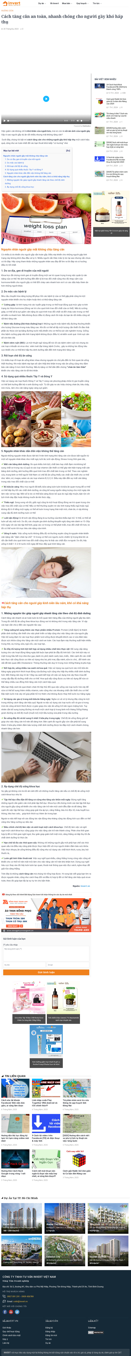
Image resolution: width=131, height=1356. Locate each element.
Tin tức (96, 3)
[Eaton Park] (21, 1218)
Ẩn (68, 150)
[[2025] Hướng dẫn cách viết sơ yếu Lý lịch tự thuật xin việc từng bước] (77, 1123)
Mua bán (66, 3)
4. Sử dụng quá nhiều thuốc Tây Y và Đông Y (24, 170)
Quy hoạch (81, 3)
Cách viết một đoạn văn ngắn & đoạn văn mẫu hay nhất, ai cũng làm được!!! (44, 1174)
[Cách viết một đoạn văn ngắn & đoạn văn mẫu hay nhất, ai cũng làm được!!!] (46, 1158)
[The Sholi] (108, 1218)
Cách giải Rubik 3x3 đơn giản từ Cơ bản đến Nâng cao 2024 (116, 101)
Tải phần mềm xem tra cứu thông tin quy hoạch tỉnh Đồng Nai (76, 1103)
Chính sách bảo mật (12, 1335)
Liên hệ (6, 1343)
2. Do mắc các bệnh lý (14, 163)
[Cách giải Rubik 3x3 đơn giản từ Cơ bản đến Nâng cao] (77, 1158)
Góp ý (5, 1339)
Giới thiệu (7, 1327)
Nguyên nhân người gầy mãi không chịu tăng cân (25, 156)
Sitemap (92, 1327)
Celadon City (53, 1257)
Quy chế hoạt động (11, 1331)
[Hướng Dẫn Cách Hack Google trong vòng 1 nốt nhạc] (15, 1158)
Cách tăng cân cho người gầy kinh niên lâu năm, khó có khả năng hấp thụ (36, 176)
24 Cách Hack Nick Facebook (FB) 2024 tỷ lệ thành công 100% (116, 87)
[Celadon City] (65, 1251)
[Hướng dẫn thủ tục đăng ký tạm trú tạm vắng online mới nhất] (15, 1123)
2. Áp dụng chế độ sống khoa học (19, 187)
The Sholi (95, 1224)
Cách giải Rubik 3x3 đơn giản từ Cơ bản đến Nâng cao (77, 1172)
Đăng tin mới (51, 1335)
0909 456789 (27, 1296)
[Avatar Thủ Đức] (65, 1218)
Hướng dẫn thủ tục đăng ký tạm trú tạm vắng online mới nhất (15, 1138)
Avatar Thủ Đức (54, 1224)
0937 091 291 (13, 1296)
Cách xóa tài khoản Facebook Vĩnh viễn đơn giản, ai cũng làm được (13, 1103)
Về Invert (54, 3)
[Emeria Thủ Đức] (21, 1251)
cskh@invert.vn (20, 1301)
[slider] (35, 121)
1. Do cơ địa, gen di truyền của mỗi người (22, 159)
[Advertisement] (65, 51)
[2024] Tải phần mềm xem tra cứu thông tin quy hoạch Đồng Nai (117, 174)
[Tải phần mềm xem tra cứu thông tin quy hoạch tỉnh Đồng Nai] (77, 1088)
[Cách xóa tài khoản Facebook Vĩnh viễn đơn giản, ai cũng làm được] (15, 1088)
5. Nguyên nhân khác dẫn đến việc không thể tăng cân (28, 173)
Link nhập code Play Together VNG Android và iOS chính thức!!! (44, 1103)
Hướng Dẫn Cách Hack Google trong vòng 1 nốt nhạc (13, 1174)
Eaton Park (9, 1224)
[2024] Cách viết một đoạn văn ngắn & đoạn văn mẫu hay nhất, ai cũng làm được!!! (117, 145)
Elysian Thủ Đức (98, 1257)
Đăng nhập (50, 1331)
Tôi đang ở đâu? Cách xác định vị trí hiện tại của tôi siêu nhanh (117, 116)
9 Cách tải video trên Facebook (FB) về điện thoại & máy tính (45, 1138)
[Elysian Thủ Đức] (108, 1251)
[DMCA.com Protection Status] (96, 1333)
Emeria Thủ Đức (11, 1259)
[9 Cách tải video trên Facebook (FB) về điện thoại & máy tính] (46, 1123)
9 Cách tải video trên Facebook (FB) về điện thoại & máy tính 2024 (115, 159)
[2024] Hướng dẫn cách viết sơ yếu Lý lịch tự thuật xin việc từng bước (116, 130)
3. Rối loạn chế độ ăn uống (16, 166)
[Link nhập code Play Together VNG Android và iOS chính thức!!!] (46, 1088)
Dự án (41, 3)
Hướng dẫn (7, 10)
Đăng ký (49, 1327)
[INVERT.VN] (11, 3)
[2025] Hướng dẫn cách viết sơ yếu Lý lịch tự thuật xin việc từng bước (76, 1138)
